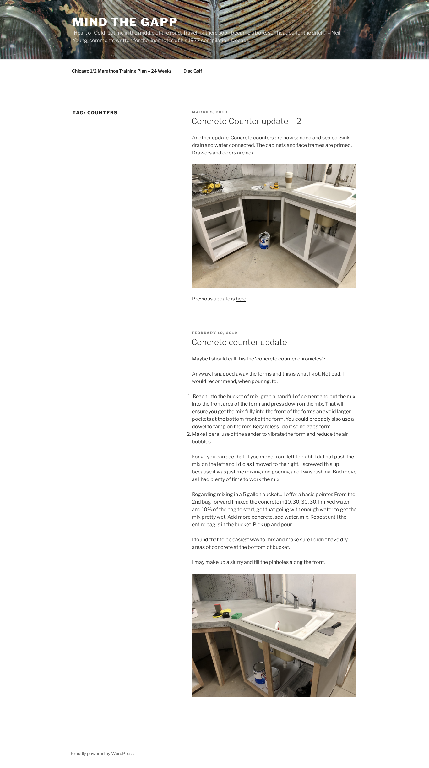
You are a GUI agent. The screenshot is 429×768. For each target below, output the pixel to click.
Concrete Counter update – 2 (246, 121)
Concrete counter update (239, 342)
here (241, 299)
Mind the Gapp (125, 22)
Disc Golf (192, 70)
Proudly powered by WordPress (102, 753)
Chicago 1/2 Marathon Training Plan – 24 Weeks (121, 70)
